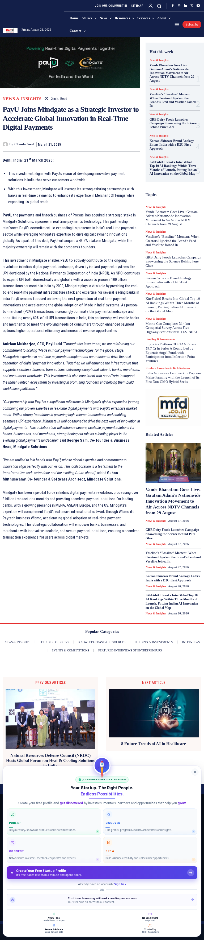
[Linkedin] (185, 6)
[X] (192, 6)
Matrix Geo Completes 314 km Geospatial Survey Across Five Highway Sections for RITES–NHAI (171, 328)
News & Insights (22, 99)
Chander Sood (24, 144)
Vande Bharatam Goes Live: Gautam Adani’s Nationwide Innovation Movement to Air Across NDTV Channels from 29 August (172, 73)
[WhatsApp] (135, 144)
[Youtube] (198, 6)
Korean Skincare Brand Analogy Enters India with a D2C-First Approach (172, 144)
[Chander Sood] (6, 144)
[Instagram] (179, 6)
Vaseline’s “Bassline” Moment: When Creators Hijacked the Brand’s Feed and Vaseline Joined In (173, 100)
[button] (159, 5)
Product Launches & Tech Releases (168, 368)
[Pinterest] (122, 144)
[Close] (195, 772)
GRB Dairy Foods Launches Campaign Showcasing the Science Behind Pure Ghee (173, 123)
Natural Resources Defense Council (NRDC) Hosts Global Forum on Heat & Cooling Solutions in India (50, 760)
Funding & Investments (160, 339)
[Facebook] (172, 6)
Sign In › (120, 884)
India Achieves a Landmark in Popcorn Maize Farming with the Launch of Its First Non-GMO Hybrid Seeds (173, 377)
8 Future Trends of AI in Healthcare (153, 743)
